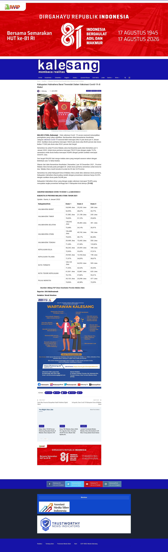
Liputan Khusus (85, 77)
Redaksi (39, 544)
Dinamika (58, 77)
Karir (75, 544)
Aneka (75, 77)
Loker (103, 77)
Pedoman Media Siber (64, 544)
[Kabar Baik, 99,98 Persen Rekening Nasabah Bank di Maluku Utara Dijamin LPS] (48, 420)
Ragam (66, 77)
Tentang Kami (50, 544)
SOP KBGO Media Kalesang (88, 544)
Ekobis (42, 426)
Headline (88, 90)
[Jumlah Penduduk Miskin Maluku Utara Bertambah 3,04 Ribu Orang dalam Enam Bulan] (89, 420)
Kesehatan (94, 90)
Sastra (109, 77)
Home (40, 77)
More (116, 77)
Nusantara (48, 77)
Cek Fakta (95, 77)
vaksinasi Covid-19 (50, 140)
